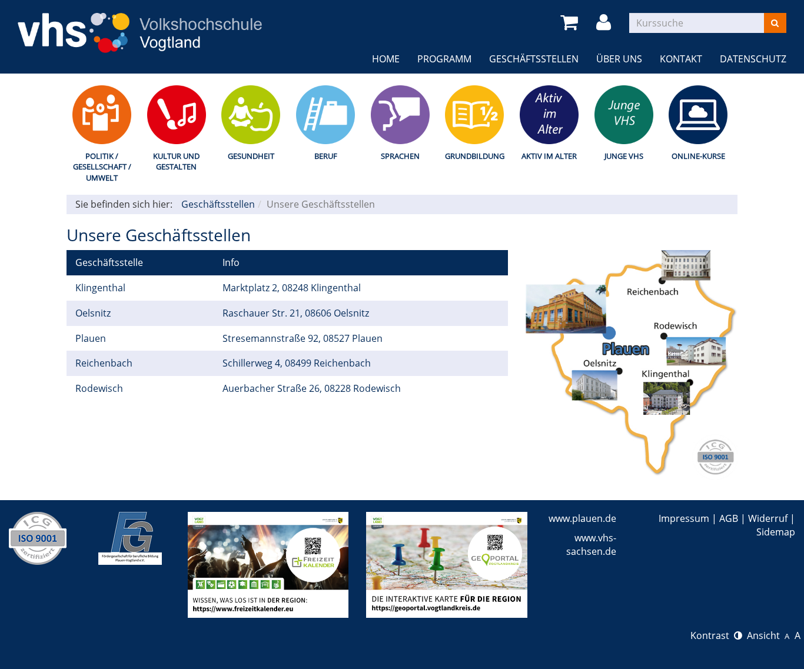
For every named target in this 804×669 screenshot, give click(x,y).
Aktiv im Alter (549, 156)
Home (386, 58)
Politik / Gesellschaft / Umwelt (102, 167)
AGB (728, 518)
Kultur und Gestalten (176, 161)
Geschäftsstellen (534, 58)
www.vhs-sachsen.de (591, 544)
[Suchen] (774, 23)
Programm (444, 58)
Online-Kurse (698, 156)
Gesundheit (251, 156)
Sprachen (400, 156)
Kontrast (712, 635)
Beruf (325, 156)
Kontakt (681, 58)
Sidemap (775, 531)
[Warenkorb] (571, 22)
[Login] (605, 22)
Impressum (684, 518)
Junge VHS (623, 156)
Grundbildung (474, 156)
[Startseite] (140, 25)
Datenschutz (753, 58)
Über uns (619, 58)
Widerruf (768, 518)
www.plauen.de (582, 518)
